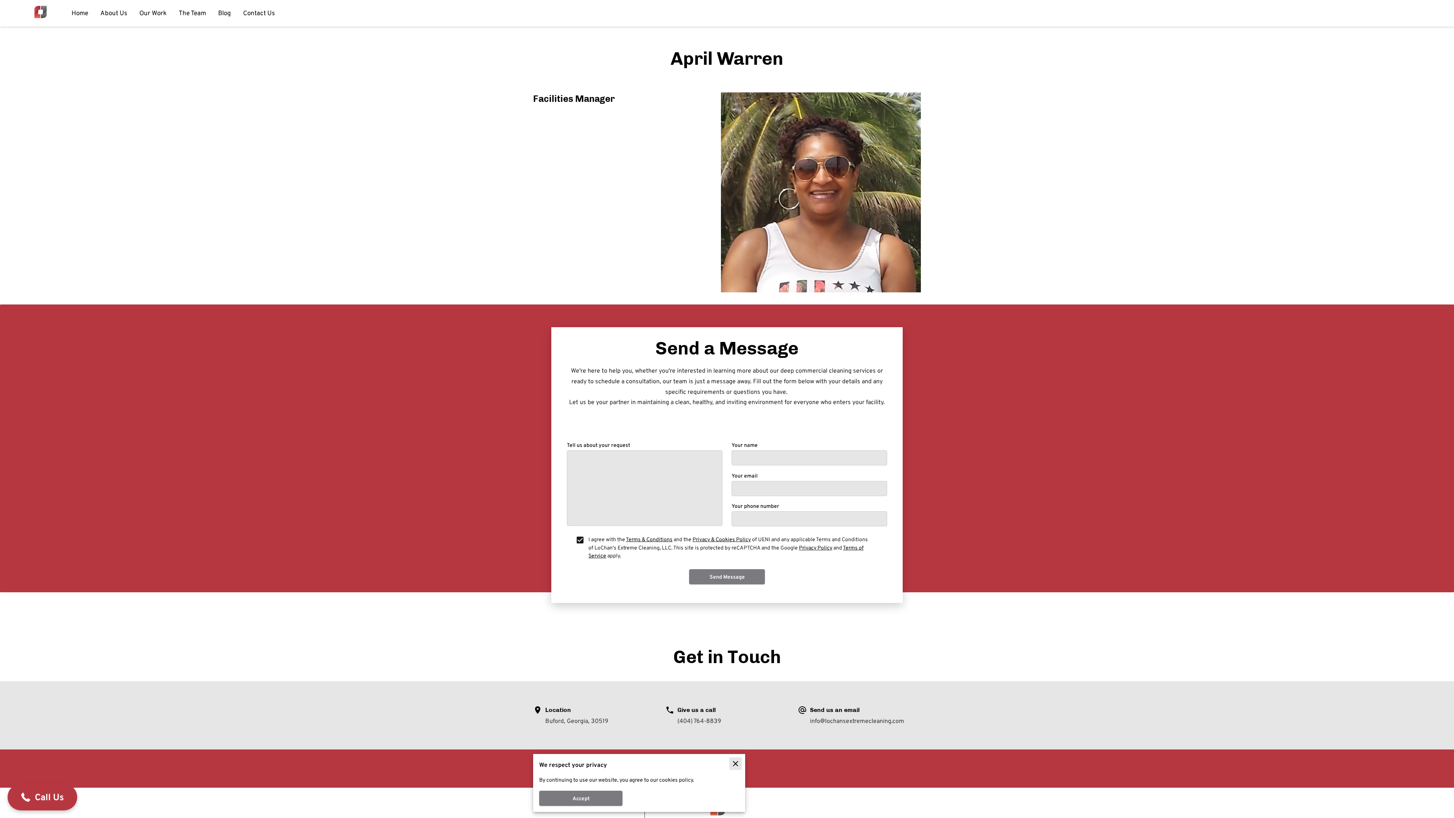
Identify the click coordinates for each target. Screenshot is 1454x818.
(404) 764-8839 (699, 721)
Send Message (727, 577)
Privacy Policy (815, 547)
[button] (42, 797)
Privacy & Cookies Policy (722, 539)
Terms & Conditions (649, 539)
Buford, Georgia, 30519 (576, 721)
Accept (581, 798)
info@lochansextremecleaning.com (857, 721)
